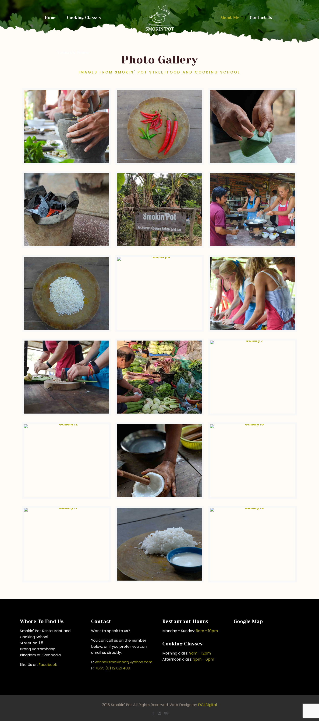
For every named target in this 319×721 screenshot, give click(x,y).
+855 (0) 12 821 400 (112, 668)
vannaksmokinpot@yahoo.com (123, 662)
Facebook (48, 664)
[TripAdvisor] (165, 713)
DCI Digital (207, 704)
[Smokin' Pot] (159, 17)
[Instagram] (159, 713)
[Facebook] (153, 713)
